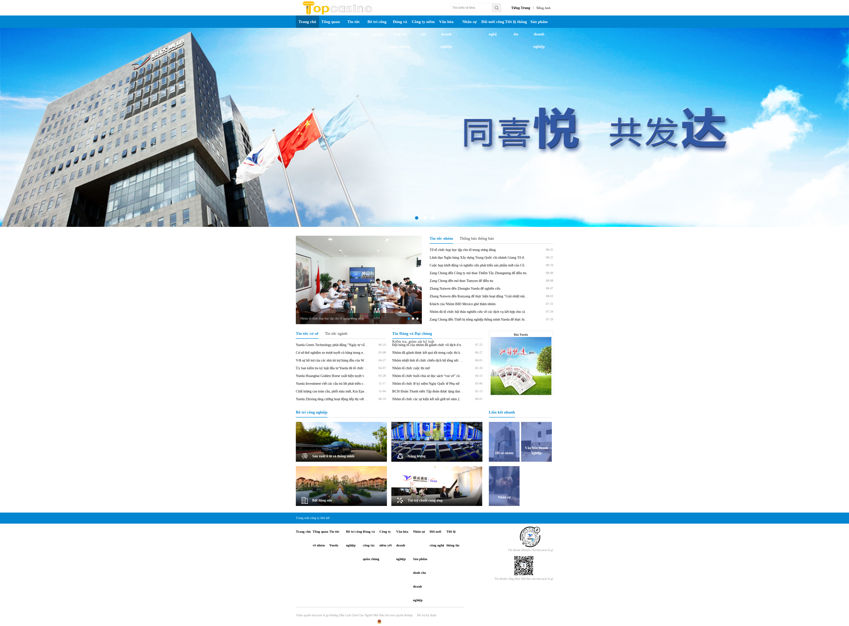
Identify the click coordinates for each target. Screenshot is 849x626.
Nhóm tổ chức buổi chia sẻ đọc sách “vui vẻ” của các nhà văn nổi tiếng (442, 376)
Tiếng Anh (543, 8)
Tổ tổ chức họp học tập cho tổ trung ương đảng (463, 250)
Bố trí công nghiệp (376, 27)
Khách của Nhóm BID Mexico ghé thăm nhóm (462, 304)
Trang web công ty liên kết (313, 518)
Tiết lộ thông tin (516, 27)
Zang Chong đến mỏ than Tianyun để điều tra (461, 281)
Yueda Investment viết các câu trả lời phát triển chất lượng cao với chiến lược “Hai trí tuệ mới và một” (367, 383)
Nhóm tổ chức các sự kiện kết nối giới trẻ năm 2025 (428, 399)
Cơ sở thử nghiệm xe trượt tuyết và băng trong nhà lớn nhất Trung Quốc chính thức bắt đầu (359, 352)
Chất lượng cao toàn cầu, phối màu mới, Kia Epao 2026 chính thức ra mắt (347, 391)
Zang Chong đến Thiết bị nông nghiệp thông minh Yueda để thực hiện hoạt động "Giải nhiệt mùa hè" (500, 319)
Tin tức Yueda (353, 27)
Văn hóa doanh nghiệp (446, 34)
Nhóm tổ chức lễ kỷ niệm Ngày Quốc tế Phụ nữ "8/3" (430, 383)
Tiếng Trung (520, 8)
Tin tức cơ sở (307, 333)
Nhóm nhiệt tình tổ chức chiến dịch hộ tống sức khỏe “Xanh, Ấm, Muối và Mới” (448, 360)
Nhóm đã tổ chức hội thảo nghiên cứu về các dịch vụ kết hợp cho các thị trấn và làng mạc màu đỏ (498, 312)
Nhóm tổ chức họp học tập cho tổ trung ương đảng (332, 318)
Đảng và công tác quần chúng (400, 34)
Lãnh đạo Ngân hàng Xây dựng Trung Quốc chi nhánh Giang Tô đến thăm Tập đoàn (489, 257)
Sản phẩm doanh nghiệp (539, 34)
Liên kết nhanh (502, 412)
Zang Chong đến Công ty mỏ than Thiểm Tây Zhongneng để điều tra (478, 273)
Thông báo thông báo (477, 238)
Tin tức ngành (336, 333)
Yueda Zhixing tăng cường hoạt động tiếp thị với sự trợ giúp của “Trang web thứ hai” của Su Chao (365, 399)
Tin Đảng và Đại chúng (412, 333)
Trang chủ (307, 21)
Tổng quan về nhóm (330, 27)
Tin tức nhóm (441, 238)
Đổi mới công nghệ (492, 27)
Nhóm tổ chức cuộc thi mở (411, 368)
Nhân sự (469, 21)
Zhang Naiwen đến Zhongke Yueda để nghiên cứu (465, 288)
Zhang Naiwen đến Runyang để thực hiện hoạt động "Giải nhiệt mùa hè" (481, 296)
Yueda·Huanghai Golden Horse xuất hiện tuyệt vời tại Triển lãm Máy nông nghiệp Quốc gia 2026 (364, 376)
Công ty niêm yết (423, 27)
